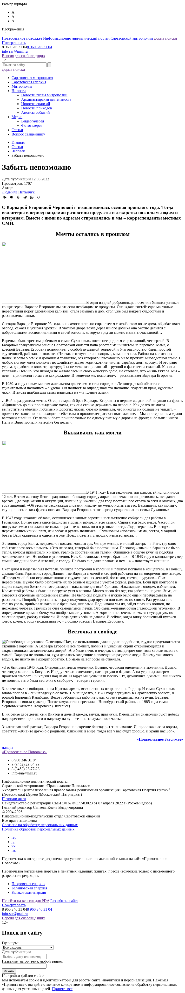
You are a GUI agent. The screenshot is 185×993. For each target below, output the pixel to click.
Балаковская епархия (29, 892)
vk (13, 846)
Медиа (17, 117)
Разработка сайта (64, 901)
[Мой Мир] (38, 197)
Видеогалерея (32, 121)
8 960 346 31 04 (39, 47)
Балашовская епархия (29, 888)
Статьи (17, 130)
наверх (7, 747)
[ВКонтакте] (11, 197)
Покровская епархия (28, 884)
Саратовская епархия (29, 82)
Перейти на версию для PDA (25, 901)
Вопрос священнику (28, 134)
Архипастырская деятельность (46, 99)
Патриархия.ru (14, 799)
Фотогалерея (31, 125)
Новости (19, 91)
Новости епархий (35, 104)
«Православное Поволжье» (24, 752)
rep (14, 837)
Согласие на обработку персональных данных (40, 825)
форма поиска (165, 38)
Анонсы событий (35, 112)
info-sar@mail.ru (15, 51)
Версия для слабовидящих (23, 56)
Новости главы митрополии (44, 95)
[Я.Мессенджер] (5, 197)
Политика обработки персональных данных (38, 829)
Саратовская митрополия (32, 78)
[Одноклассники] (18, 197)
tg (13, 842)
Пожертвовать (14, 43)
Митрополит (22, 86)
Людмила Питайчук (18, 192)
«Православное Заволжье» (160, 739)
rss (14, 850)
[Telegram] (25, 197)
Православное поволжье (77, 38)
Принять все (62, 989)
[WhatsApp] (32, 197)
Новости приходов (36, 108)
